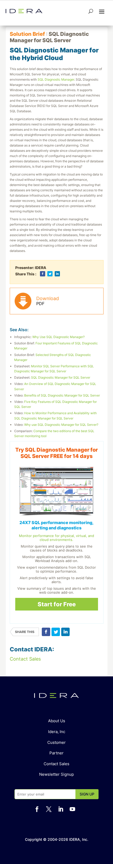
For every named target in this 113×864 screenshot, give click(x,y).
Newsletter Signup (56, 774)
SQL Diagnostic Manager (56, 79)
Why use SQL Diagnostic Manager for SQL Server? (61, 425)
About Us (56, 720)
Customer (56, 742)
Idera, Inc (56, 731)
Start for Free (57, 604)
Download (47, 301)
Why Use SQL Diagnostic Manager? (58, 337)
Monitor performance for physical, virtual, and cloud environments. (56, 538)
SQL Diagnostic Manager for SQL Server (60, 377)
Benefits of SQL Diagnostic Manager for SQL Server (62, 395)
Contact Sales (25, 659)
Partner (56, 752)
